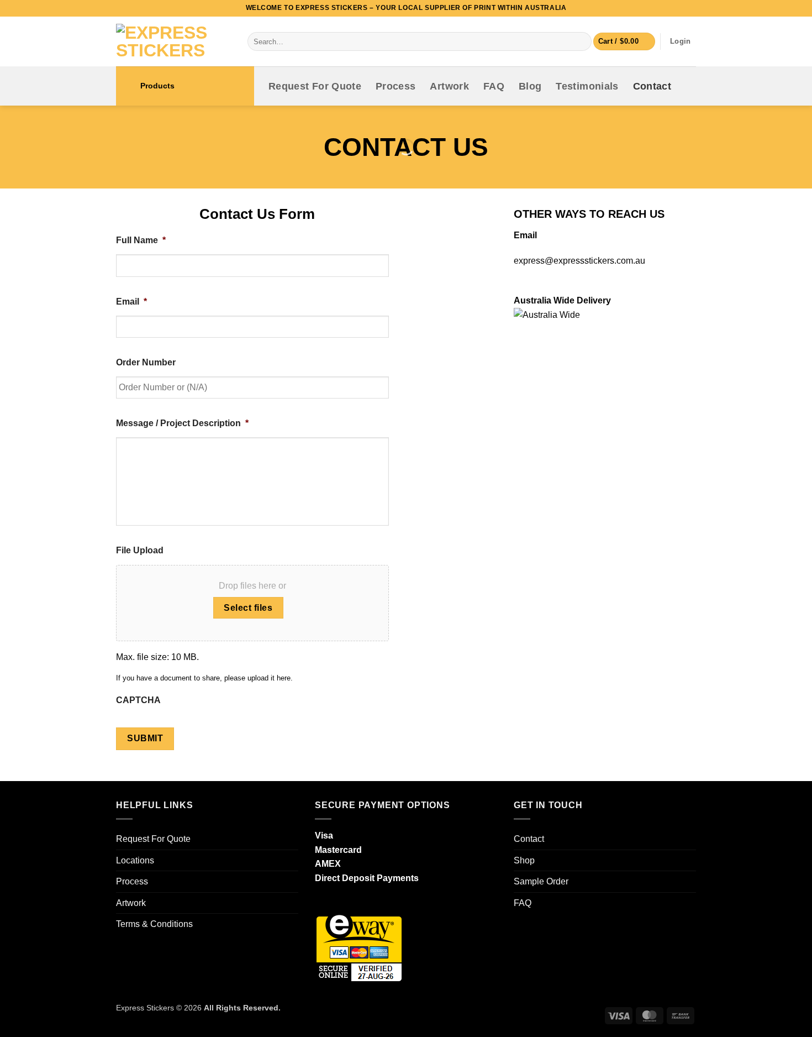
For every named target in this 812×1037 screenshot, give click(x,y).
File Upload (140, 550)
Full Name (141, 240)
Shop (524, 860)
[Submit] (581, 41)
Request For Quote (314, 86)
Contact (652, 86)
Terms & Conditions (154, 924)
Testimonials (587, 86)
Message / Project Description (182, 423)
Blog (530, 86)
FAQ (493, 86)
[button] (624, 42)
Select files (248, 607)
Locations (135, 860)
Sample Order (541, 881)
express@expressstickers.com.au (579, 260)
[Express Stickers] (173, 41)
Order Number (146, 362)
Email (131, 301)
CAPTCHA (138, 700)
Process (395, 86)
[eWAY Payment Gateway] (359, 946)
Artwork (449, 86)
